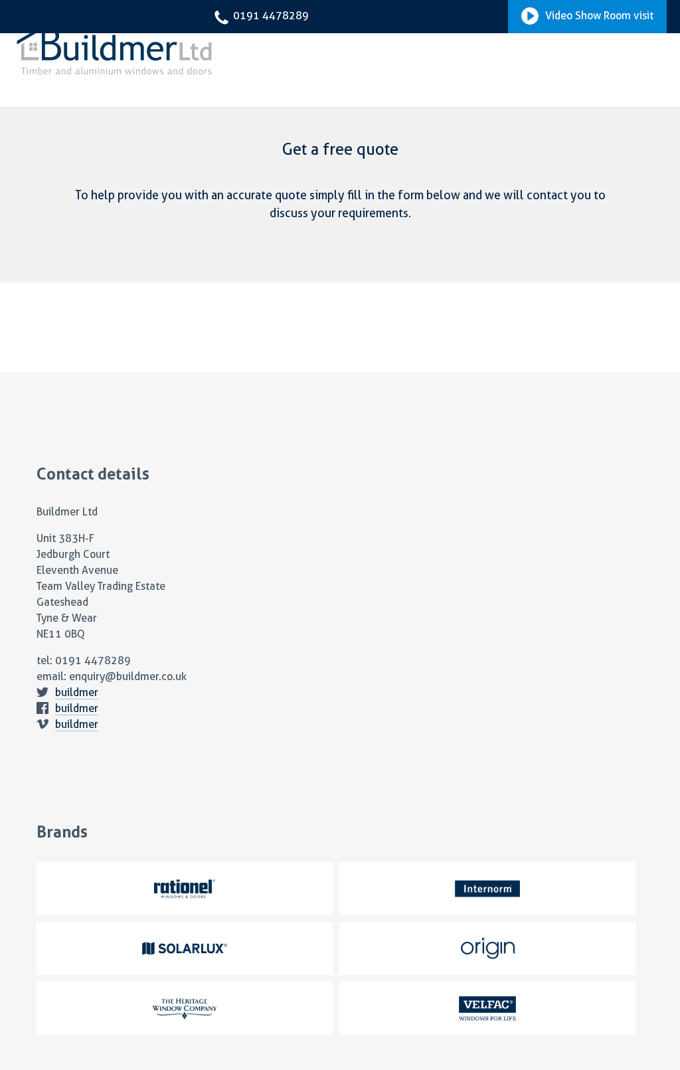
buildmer (76, 692)
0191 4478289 (269, 15)
